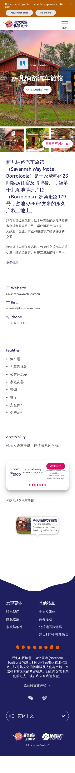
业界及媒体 (47, 611)
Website (55, 466)
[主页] (15, 23)
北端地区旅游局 (50, 627)
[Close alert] (71, 4)
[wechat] (30, 697)
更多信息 (12, 262)
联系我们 (12, 611)
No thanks (45, 12)
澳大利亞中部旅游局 (53, 635)
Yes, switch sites (19, 12)
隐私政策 (12, 619)
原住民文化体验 (35, 685)
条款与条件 (14, 627)
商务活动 (45, 619)
